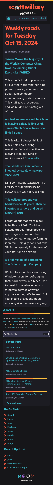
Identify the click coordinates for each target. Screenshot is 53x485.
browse (15, 321)
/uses (10, 431)
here (13, 328)
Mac (14, 325)
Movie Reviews (15, 463)
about (43, 18)
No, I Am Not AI (13, 347)
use (25, 328)
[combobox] (26, 334)
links (20, 18)
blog (14, 18)
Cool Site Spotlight (17, 468)
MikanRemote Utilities (16, 371)
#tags (10, 443)
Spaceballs (32, 158)
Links (10, 419)
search (6, 321)
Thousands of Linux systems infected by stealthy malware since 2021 (24, 171)
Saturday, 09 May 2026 (16, 387)
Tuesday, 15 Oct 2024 (19, 52)
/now (26, 18)
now (5, 328)
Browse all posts (14, 403)
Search (11, 415)
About (10, 439)
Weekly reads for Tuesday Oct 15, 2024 (22, 36)
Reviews (11, 427)
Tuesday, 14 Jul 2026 (15, 351)
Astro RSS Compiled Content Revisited (24, 394)
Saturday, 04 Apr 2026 (16, 398)
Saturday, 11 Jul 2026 (15, 364)
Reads (10, 435)
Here (32, 325)
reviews (34, 18)
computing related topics (25, 318)
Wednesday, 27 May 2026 (17, 374)
